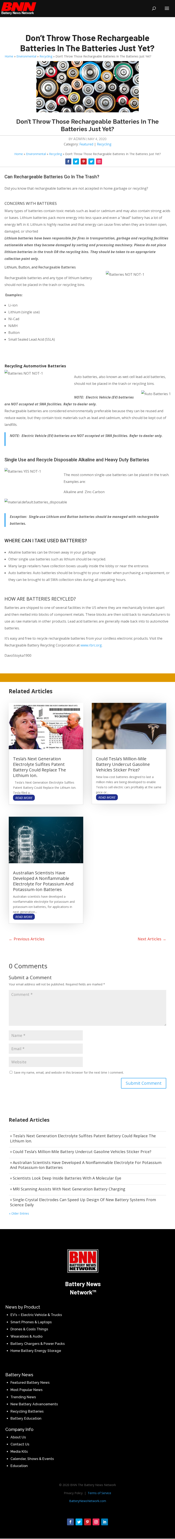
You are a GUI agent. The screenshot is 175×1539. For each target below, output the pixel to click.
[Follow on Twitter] (76, 161)
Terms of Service (99, 1493)
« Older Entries (19, 1213)
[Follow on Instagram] (99, 161)
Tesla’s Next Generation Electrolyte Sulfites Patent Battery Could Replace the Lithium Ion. (39, 767)
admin (79, 139)
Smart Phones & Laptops (31, 1322)
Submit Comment (144, 1083)
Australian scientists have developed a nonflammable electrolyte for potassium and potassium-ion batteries (43, 881)
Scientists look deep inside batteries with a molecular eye (67, 1178)
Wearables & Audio (26, 1336)
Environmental (26, 56)
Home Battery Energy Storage (35, 1351)
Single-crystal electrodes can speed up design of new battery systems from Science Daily (83, 1202)
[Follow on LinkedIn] (104, 1521)
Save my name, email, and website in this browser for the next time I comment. (69, 1072)
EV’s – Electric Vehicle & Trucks (36, 1315)
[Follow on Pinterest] (84, 161)
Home (9, 56)
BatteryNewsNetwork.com (87, 1501)
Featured (86, 144)
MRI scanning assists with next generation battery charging (69, 1189)
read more (23, 798)
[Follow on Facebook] (68, 161)
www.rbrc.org (91, 645)
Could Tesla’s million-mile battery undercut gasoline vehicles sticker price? (123, 764)
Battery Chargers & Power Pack (36, 1344)
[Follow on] (107, 160)
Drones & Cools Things (29, 1329)
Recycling (45, 56)
